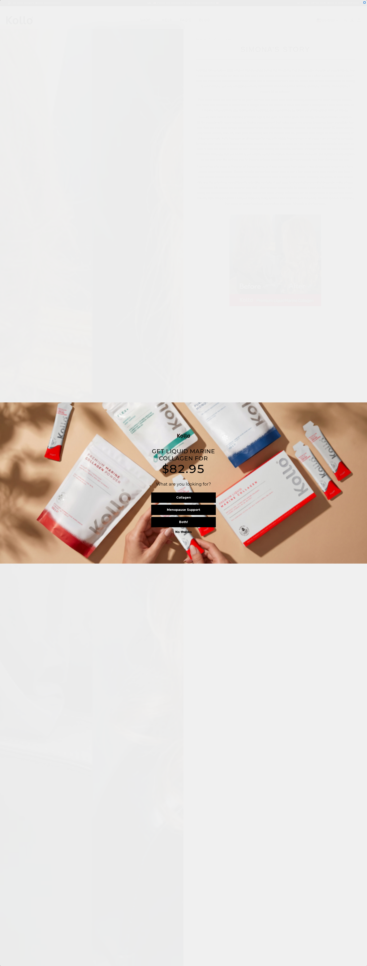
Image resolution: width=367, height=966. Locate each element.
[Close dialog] (364, 2)
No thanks (183, 532)
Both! (183, 522)
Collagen (183, 497)
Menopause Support (183, 510)
